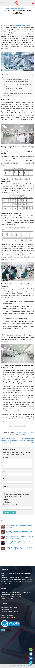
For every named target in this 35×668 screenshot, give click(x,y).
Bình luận (6, 457)
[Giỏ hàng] (33, 3)
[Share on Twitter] (16, 426)
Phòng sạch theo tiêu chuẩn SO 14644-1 (13, 88)
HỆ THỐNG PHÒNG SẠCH (15, 8)
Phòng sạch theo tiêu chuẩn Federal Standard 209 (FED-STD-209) (18, 82)
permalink (23, 434)
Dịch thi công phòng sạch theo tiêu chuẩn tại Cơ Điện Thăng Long (18, 90)
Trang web (6, 486)
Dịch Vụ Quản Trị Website (25, 666)
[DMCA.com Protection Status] (6, 630)
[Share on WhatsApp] (10, 426)
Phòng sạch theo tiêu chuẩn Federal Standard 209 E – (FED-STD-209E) (18, 85)
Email (5, 479)
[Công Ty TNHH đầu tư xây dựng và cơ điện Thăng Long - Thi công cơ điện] (17, 3)
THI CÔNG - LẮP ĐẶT (25, 8)
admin (25, 17)
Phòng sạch (5, 77)
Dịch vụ (7, 8)
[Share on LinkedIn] (25, 426)
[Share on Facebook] (13, 426)
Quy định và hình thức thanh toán (10, 611)
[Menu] (2, 3)
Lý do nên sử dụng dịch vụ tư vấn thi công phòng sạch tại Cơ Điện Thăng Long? (18, 94)
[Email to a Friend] (19, 426)
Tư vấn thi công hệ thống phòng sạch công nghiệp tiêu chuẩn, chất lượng (9, 440)
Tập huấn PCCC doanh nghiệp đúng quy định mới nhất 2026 (20, 531)
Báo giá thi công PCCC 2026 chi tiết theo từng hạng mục (19, 526)
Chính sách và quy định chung (9, 607)
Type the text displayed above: (11, 505)
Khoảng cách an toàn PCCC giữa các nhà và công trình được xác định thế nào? (20, 548)
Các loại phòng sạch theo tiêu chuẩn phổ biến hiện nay (16, 79)
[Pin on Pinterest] (22, 426)
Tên (4, 471)
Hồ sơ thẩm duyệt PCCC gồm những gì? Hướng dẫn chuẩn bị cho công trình (19, 537)
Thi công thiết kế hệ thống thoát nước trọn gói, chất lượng (26, 440)
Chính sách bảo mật (6, 609)
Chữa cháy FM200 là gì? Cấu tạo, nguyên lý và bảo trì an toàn (19, 542)
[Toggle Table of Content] (30, 75)
